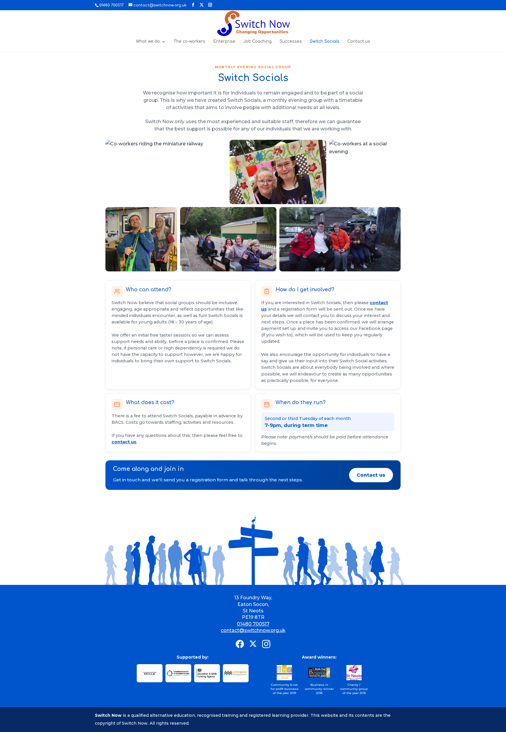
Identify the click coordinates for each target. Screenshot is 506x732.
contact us (124, 442)
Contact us (358, 41)
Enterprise (224, 41)
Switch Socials (324, 41)
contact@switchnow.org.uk (253, 630)
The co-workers (189, 41)
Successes (291, 41)
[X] (253, 644)
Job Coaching (257, 41)
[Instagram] (266, 644)
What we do (148, 41)
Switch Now (108, 715)
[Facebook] (240, 644)
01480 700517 (253, 624)
